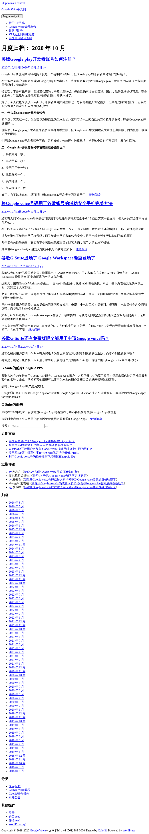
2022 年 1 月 (16, 617)
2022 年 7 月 (16, 594)
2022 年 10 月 (17, 583)
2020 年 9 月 (16, 678)
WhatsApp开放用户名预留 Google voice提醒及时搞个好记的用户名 (50, 448)
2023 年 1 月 (16, 571)
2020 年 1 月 (16, 709)
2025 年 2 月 (16, 540)
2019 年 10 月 (17, 721)
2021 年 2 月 (16, 659)
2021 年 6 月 (16, 644)
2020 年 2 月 (16, 705)
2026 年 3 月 (16, 521)
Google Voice (38, 830)
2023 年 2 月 (16, 567)
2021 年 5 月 (16, 648)
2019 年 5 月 (16, 740)
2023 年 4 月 (16, 560)
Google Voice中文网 (13, 9)
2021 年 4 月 (16, 652)
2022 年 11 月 (17, 579)
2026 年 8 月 (16, 502)
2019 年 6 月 (16, 736)
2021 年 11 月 (17, 625)
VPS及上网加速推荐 (22, 34)
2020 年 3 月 (16, 701)
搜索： (5, 425)
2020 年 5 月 (16, 694)
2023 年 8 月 (16, 556)
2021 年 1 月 (16, 663)
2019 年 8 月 (16, 728)
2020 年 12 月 (17, 667)
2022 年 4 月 (16, 606)
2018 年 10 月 (17, 763)
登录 (12, 812)
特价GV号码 (17, 22)
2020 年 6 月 (16, 690)
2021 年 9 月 (16, 632)
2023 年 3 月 (16, 563)
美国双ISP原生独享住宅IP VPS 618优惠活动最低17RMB (44, 452)
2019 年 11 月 (17, 717)
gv (44, 67)
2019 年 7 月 (16, 732)
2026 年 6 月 (16, 510)
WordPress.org (17, 824)
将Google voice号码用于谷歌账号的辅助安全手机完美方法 (57, 203)
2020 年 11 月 (17, 671)
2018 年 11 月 (17, 759)
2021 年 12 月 (17, 621)
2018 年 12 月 (17, 755)
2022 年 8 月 (16, 590)
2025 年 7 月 (16, 533)
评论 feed (14, 820)
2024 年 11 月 (17, 544)
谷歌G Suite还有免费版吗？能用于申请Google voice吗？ (55, 338)
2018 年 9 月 (16, 767)
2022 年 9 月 (16, 586)
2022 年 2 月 (16, 613)
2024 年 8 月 (16, 548)
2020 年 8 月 (16, 682)
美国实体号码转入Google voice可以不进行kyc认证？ (42, 441)
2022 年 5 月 (16, 602)
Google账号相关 (19, 793)
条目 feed (14, 816)
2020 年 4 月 (16, 698)
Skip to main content (13, 3)
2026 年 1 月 (16, 525)
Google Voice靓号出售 (22, 26)
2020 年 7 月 (16, 686)
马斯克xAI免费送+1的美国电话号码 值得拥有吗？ (40, 445)
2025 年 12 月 (17, 529)
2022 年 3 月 (16, 609)
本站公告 (14, 797)
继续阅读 (95, 194)
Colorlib (102, 830)
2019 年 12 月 (17, 713)
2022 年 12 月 (17, 575)
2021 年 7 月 (16, 640)
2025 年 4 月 (16, 537)
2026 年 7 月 (16, 506)
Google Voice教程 (19, 789)
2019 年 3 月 (16, 747)
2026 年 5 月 (16, 514)
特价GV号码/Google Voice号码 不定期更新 (51, 471)
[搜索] (46, 426)
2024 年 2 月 (16, 552)
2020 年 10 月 (17, 675)
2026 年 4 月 (16, 517)
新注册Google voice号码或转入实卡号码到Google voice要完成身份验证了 (70, 479)
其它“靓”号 (16, 30)
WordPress (129, 830)
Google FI (15, 786)
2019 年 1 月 (16, 751)
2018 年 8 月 (16, 770)
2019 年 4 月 (16, 744)
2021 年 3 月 (16, 655)
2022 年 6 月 (16, 598)
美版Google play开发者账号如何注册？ (38, 59)
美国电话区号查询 (20, 38)
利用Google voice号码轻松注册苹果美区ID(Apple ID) (42, 456)
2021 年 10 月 (17, 629)
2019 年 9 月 (16, 724)
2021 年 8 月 (16, 636)
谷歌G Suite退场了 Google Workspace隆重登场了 (48, 258)
